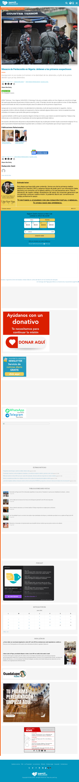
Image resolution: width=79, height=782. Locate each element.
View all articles (6, 175)
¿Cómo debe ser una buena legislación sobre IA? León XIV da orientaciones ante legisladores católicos (32, 642)
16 (39, 622)
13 (8, 622)
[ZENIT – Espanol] (22, 3)
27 (8, 628)
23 (39, 625)
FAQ (22, 764)
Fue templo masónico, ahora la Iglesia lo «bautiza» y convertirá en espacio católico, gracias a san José (28, 473)
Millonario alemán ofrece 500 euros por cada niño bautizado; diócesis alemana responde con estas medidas (29, 475)
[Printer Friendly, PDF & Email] (6, 91)
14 (18, 622)
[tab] (32, 729)
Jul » (8, 631)
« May (4, 631)
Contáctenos (64, 764)
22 (29, 625)
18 (60, 622)
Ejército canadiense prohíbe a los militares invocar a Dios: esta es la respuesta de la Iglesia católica (27, 478)
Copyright (56, 764)
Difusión (43, 764)
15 (29, 622)
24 (50, 625)
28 (18, 628)
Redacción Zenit (19, 81)
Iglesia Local (20, 8)
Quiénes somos (15, 764)
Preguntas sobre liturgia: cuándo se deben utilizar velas (16, 471)
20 (8, 625)
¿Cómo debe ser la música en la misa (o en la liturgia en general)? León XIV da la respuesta (31, 499)
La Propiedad (28, 764)
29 (29, 628)
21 (18, 625)
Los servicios (36, 764)
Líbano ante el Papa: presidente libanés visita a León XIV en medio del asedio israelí (26, 653)
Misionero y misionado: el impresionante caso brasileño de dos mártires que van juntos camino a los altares (35, 523)
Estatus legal (49, 764)
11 (60, 619)
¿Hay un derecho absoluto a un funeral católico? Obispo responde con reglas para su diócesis (32, 507)
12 (70, 619)
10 (50, 619)
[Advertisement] (39, 267)
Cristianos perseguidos (8, 8)
